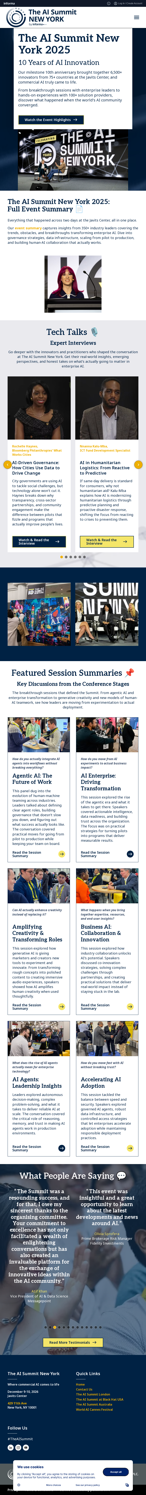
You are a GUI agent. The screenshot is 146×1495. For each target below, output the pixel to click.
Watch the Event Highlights (48, 119)
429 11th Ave (17, 1403)
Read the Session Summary (26, 854)
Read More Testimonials (69, 1342)
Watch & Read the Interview (34, 542)
